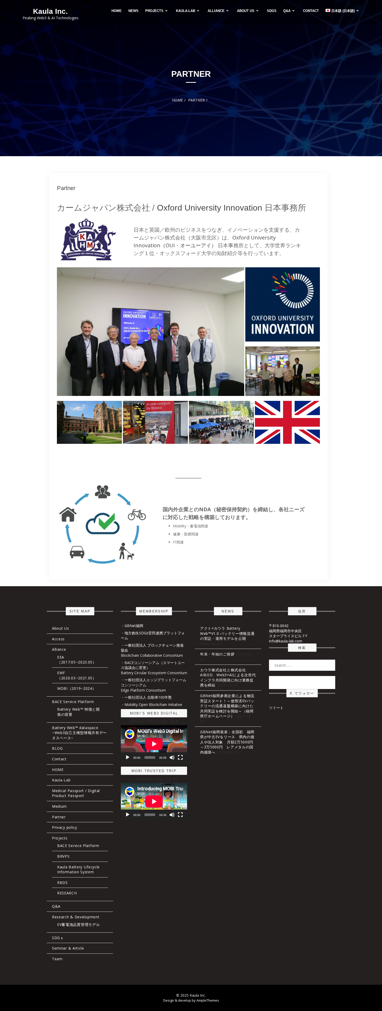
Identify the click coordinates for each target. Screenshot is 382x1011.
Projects (154, 11)
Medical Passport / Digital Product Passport (76, 793)
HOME (116, 11)
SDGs (271, 11)
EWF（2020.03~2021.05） (76, 675)
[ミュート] (172, 757)
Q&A (287, 11)
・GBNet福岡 (132, 625)
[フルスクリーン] (180, 757)
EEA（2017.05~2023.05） (76, 660)
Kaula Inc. (50, 11)
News (133, 11)
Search (302, 682)
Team (57, 958)
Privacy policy (64, 827)
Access (58, 638)
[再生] (127, 757)
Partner (66, 188)
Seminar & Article (68, 948)
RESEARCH (67, 892)
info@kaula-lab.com (285, 641)
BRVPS (63, 856)
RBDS (62, 882)
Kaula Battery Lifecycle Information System (78, 869)
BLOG (57, 748)
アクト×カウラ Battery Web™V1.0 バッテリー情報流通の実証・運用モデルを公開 (227, 633)
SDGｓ (58, 937)
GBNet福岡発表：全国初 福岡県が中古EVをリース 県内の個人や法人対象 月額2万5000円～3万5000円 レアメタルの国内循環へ (227, 742)
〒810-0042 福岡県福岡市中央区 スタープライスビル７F (288, 630)
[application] (154, 743)
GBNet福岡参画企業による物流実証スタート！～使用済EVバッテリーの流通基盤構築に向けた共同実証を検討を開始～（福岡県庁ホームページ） (227, 705)
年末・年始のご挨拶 (217, 654)
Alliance (216, 11)
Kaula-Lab (185, 11)
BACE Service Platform (73, 701)
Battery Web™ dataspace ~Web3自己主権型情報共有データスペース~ (79, 732)
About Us (245, 11)
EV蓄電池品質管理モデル (78, 924)
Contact (311, 11)
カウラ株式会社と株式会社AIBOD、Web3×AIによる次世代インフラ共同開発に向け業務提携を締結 (228, 677)
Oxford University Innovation (209, 207)
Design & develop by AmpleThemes (191, 1000)
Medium (59, 806)
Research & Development (75, 916)
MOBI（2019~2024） (76, 688)
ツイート (276, 707)
